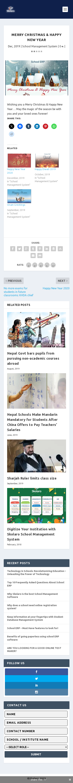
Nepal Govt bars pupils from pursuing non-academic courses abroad (33, 358)
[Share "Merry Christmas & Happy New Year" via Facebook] (12, 248)
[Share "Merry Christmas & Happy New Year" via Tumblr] (33, 248)
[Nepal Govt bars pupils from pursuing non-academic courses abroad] (36, 329)
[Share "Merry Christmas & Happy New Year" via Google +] (26, 248)
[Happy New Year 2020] (19, 161)
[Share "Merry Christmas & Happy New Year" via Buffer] (53, 248)
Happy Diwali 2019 (45, 169)
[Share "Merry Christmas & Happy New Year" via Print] (39, 255)
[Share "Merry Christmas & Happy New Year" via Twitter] (19, 248)
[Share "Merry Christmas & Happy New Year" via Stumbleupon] (60, 248)
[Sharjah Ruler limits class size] (36, 455)
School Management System (39, 46)
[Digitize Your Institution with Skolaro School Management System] (36, 505)
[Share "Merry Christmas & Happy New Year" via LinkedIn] (46, 248)
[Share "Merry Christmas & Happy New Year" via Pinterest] (39, 248)
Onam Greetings (16, 204)
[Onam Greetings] (19, 196)
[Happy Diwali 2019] (47, 161)
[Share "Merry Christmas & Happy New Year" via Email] (33, 255)
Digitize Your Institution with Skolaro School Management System (31, 534)
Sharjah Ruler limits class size (32, 478)
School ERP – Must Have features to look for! (32, 628)
